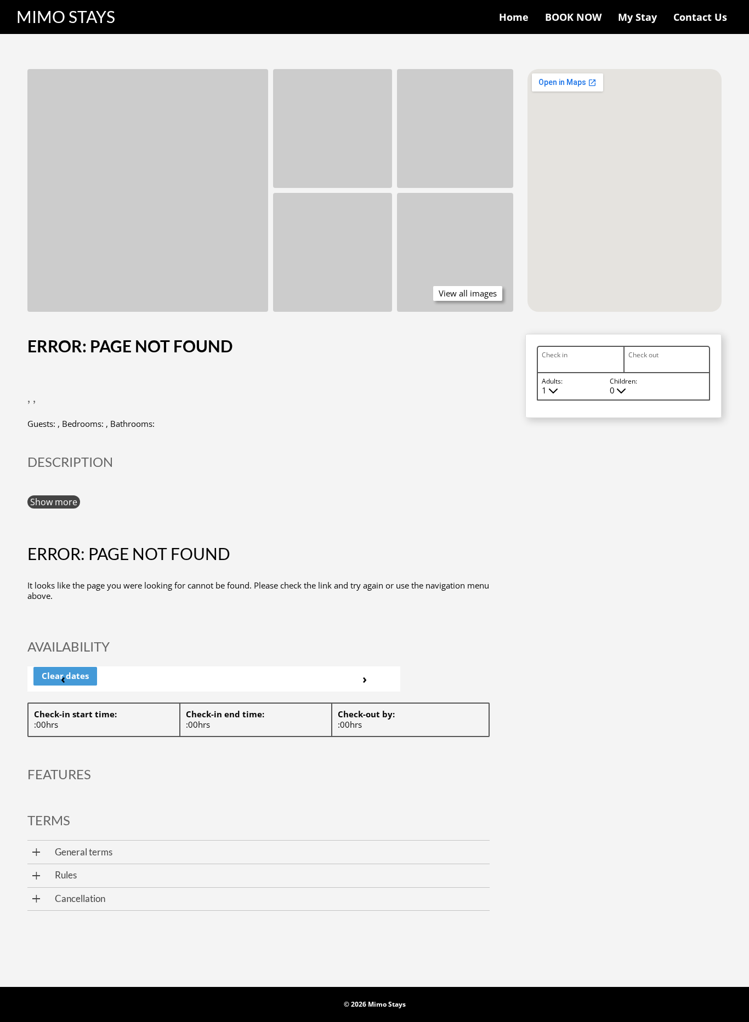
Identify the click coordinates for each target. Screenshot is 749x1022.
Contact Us (700, 17)
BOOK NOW (573, 17)
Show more (53, 502)
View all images (468, 293)
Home (514, 17)
